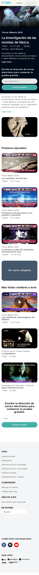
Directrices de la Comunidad (14, 464)
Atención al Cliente (10, 487)
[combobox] (14, 512)
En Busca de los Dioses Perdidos (16, 351)
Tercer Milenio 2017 (10, 315)
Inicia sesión (31, 3)
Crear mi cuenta (19, 87)
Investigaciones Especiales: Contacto (18, 385)
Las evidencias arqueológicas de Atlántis (18, 318)
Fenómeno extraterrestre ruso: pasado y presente (17, 214)
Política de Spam (9, 473)
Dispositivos (7, 460)
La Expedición (8, 353)
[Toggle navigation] (2, 3)
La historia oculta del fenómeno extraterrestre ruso (18, 251)
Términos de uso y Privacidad (14, 469)
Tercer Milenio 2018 (12, 32)
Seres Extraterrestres (13, 388)
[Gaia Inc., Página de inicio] (7, 2)
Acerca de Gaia (8, 456)
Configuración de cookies (13, 477)
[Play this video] (19, 302)
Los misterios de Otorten (14, 178)
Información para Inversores (14, 502)
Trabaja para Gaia (9, 491)
